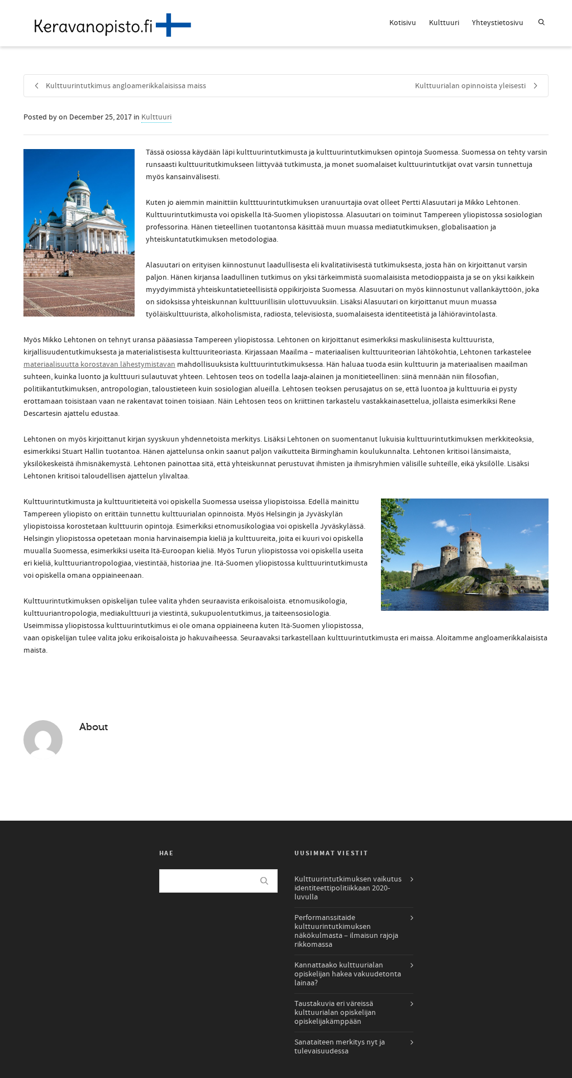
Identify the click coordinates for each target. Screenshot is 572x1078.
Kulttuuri (444, 23)
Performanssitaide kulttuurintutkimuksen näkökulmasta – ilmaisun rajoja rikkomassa (346, 931)
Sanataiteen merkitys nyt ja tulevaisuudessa (339, 1046)
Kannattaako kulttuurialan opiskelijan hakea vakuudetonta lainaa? (347, 974)
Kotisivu (402, 23)
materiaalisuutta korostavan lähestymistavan (99, 365)
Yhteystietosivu (497, 23)
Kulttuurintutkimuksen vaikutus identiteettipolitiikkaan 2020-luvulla (348, 888)
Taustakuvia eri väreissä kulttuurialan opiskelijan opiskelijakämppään (335, 1013)
